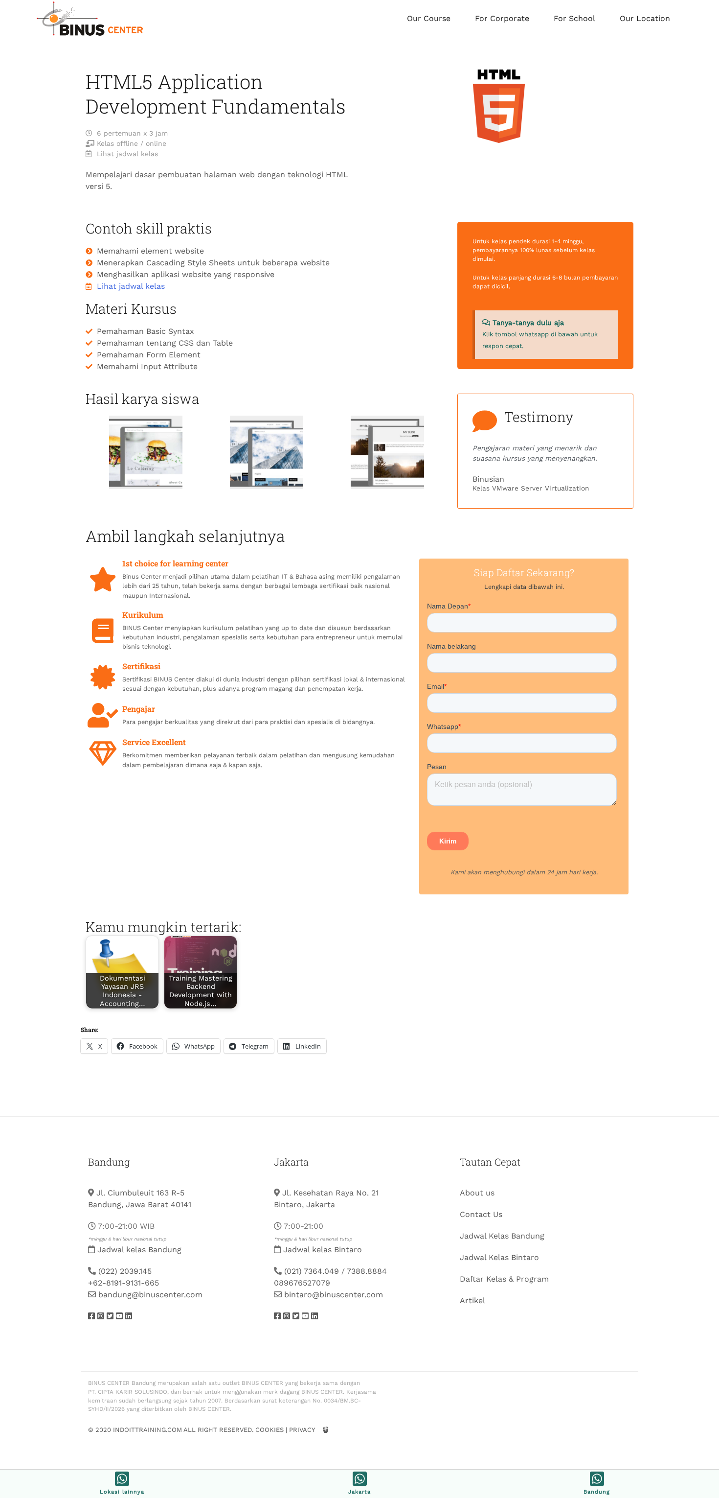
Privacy (302, 1429)
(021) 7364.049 (311, 1271)
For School (574, 18)
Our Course (428, 18)
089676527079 (302, 1282)
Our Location (645, 18)
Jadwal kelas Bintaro (322, 1249)
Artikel (472, 1300)
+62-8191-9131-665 (123, 1282)
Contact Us (481, 1214)
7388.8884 (367, 1271)
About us (477, 1192)
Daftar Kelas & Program (504, 1279)
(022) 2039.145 (125, 1271)
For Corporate (502, 18)
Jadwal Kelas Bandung (502, 1236)
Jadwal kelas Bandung (139, 1249)
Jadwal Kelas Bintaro (499, 1257)
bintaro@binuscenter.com (333, 1294)
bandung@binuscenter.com (150, 1294)
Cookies (269, 1429)
